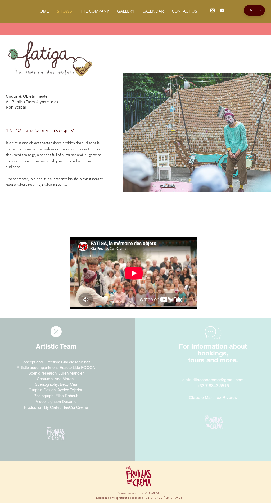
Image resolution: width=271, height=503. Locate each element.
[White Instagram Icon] (212, 10)
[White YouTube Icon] (222, 10)
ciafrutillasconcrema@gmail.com (212, 379)
